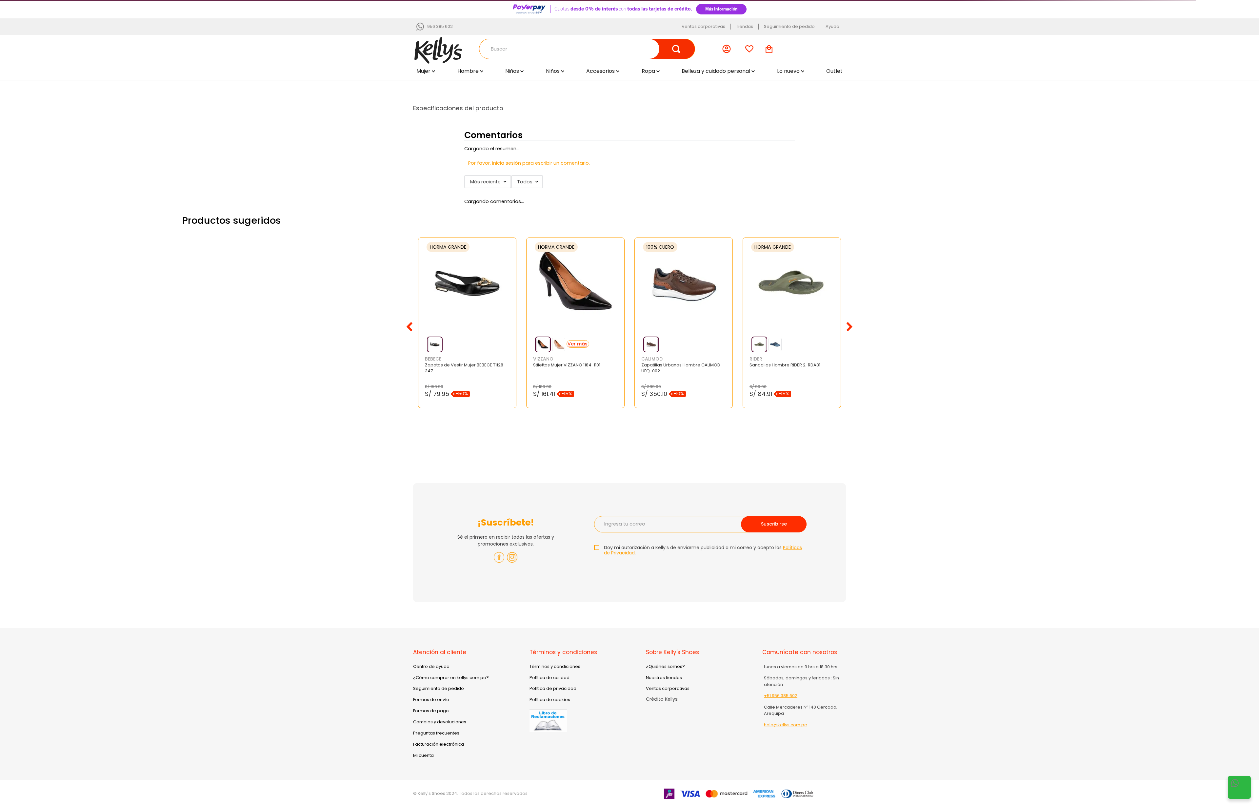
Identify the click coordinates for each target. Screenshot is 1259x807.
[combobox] (587, 49)
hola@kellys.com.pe (785, 725)
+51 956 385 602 (780, 696)
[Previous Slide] (409, 326)
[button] (434, 344)
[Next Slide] (849, 326)
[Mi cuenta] (728, 48)
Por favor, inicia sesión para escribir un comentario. (529, 163)
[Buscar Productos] (676, 49)
